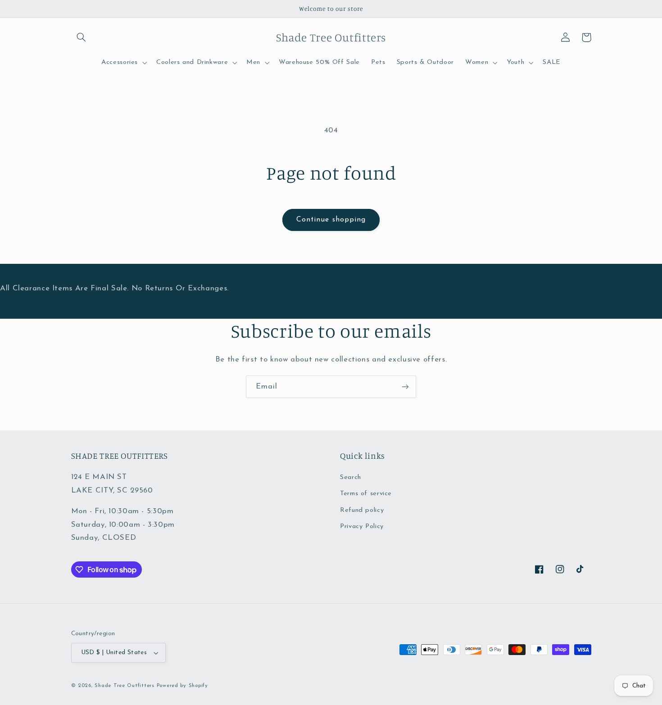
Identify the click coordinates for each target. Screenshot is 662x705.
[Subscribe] (405, 386)
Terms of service (366, 493)
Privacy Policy (362, 526)
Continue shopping (331, 219)
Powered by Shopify (182, 685)
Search (350, 477)
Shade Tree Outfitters (124, 685)
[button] (81, 37)
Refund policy (362, 510)
